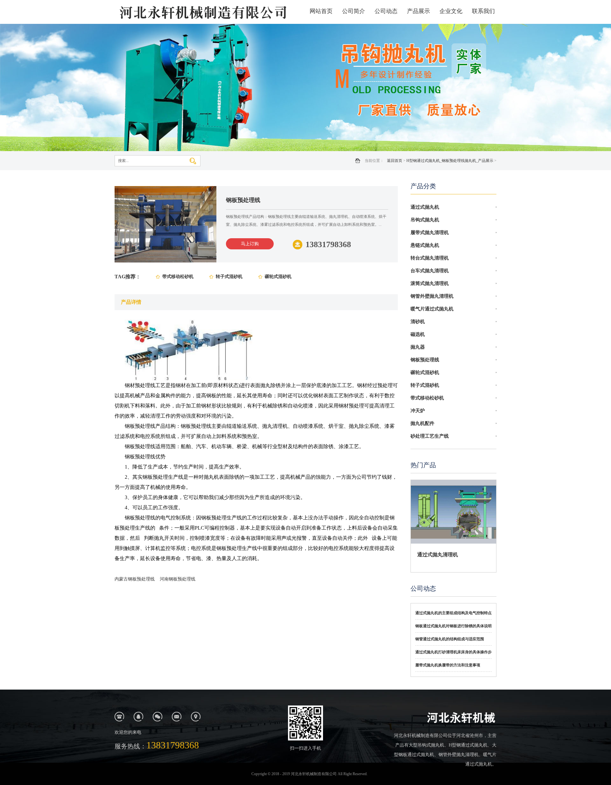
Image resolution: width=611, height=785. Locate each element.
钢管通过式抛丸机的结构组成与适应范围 (449, 639)
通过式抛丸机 (425, 207)
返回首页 (394, 160)
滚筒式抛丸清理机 (430, 283)
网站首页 (321, 11)
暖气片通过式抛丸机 (432, 308)
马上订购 (250, 243)
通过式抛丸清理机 (437, 554)
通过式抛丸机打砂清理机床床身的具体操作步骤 (453, 654)
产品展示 (418, 11)
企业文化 (450, 11)
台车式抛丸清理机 (430, 270)
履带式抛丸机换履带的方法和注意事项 (447, 665)
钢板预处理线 (425, 359)
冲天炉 (418, 410)
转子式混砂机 (229, 276)
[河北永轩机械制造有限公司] (202, 12)
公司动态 (386, 11)
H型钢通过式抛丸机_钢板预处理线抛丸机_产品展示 (449, 160)
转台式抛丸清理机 (430, 258)
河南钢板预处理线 (177, 579)
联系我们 (483, 11)
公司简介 (353, 11)
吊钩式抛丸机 (425, 219)
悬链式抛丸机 (425, 245)
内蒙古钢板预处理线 (135, 579)
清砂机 (418, 321)
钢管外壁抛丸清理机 (432, 296)
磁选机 (418, 334)
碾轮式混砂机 (278, 276)
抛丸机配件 (422, 423)
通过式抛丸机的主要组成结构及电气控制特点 (453, 613)
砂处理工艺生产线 (430, 436)
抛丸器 (418, 347)
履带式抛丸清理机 (430, 232)
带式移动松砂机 (177, 276)
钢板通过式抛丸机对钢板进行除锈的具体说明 (453, 626)
